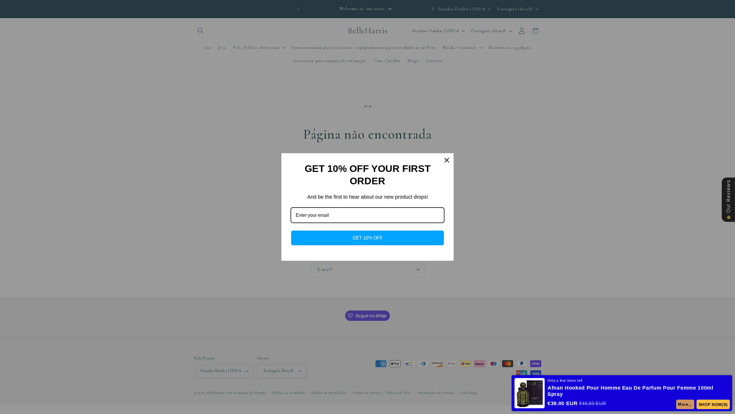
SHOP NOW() (713, 404)
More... (685, 404)
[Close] (447, 160)
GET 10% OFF (368, 237)
